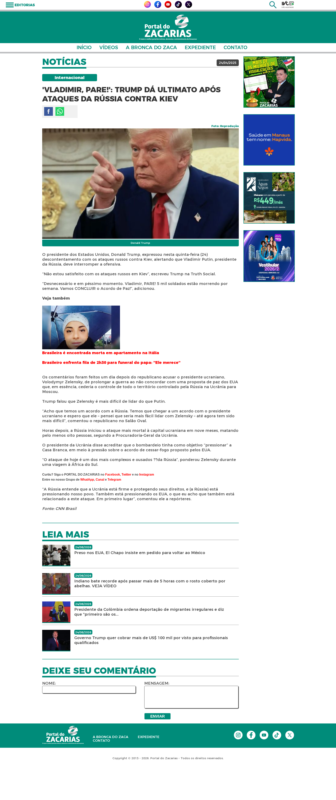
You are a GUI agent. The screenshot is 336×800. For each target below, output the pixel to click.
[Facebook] (157, 7)
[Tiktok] (178, 7)
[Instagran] (147, 7)
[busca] (272, 7)
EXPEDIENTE (200, 47)
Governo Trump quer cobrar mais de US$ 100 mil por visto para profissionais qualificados (151, 640)
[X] (188, 7)
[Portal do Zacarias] (168, 27)
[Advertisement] (71, 775)
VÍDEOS (108, 47)
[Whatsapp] (59, 111)
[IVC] (288, 4)
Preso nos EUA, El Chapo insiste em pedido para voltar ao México (139, 552)
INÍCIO (84, 47)
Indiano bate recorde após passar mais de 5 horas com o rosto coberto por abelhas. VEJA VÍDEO (149, 583)
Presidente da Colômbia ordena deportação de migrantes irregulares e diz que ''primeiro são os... (149, 612)
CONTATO (235, 47)
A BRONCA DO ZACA (151, 47)
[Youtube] (168, 7)
